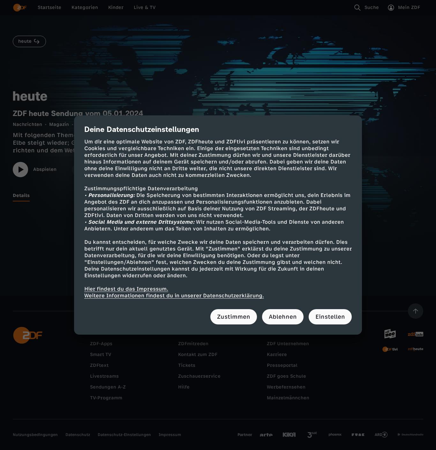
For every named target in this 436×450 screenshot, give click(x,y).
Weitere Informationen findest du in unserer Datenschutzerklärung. (174, 296)
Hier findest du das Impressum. (126, 289)
